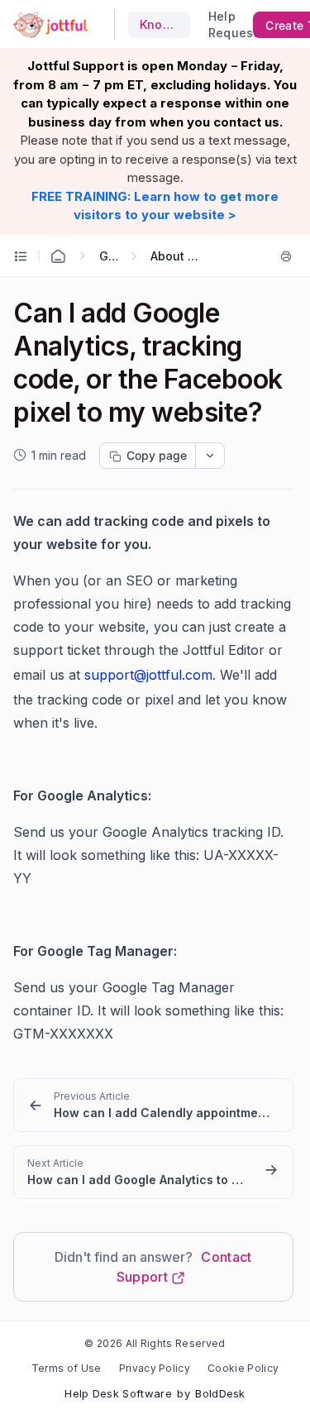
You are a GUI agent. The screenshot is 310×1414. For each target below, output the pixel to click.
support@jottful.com (148, 674)
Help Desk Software (118, 1393)
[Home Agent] (58, 256)
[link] (153, 1105)
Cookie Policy (243, 1368)
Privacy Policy (154, 1368)
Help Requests (226, 24)
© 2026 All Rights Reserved (154, 1343)
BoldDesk (220, 1393)
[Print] (286, 256)
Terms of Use (66, 1368)
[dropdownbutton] (210, 455)
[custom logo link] (50, 25)
